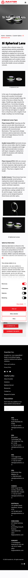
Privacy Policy (7, 367)
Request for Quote (9, 394)
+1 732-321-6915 (16, 425)
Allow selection (14, 313)
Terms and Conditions (9, 364)
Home (3, 35)
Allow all (14, 308)
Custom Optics (17, 35)
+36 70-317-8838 (16, 546)
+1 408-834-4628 (16, 476)
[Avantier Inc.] (9, 2)
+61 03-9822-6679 (16, 511)
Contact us (7, 391)
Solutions (8, 35)
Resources (7, 388)
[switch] (24, 288)
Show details (20, 304)
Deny (14, 318)
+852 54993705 (15, 531)
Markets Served (9, 385)
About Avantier (8, 379)
